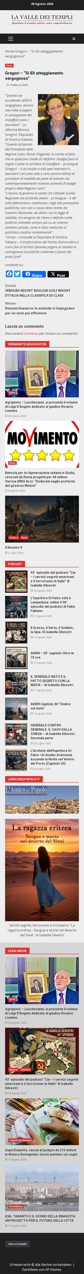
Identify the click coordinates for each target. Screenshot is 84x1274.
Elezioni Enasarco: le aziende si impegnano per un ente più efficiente (40, 308)
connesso (31, 333)
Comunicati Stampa (20, 1140)
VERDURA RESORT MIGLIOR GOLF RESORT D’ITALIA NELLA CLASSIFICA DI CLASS (38, 290)
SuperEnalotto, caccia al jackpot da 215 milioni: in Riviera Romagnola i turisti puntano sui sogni (42, 1121)
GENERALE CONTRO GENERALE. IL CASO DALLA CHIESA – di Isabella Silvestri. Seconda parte (16, 734)
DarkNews (30, 1269)
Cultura (13, 537)
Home (9, 51)
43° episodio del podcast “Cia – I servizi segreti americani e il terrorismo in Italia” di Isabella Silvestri (16, 581)
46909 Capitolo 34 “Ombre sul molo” (16, 709)
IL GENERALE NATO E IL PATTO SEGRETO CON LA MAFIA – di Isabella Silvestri (16, 683)
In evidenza (15, 1206)
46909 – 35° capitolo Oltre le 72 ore (16, 658)
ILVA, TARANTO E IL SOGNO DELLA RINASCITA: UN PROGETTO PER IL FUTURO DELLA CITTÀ (42, 1187)
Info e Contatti (17, 1244)
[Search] (74, 39)
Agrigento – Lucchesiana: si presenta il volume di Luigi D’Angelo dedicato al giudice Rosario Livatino (42, 374)
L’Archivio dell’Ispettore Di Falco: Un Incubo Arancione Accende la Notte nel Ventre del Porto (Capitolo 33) (16, 760)
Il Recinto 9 (42, 519)
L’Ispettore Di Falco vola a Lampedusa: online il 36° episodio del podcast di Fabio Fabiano (16, 607)
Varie (9, 65)
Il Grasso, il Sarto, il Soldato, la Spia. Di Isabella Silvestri (16, 632)
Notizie (13, 1069)
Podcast (25, 1069)
